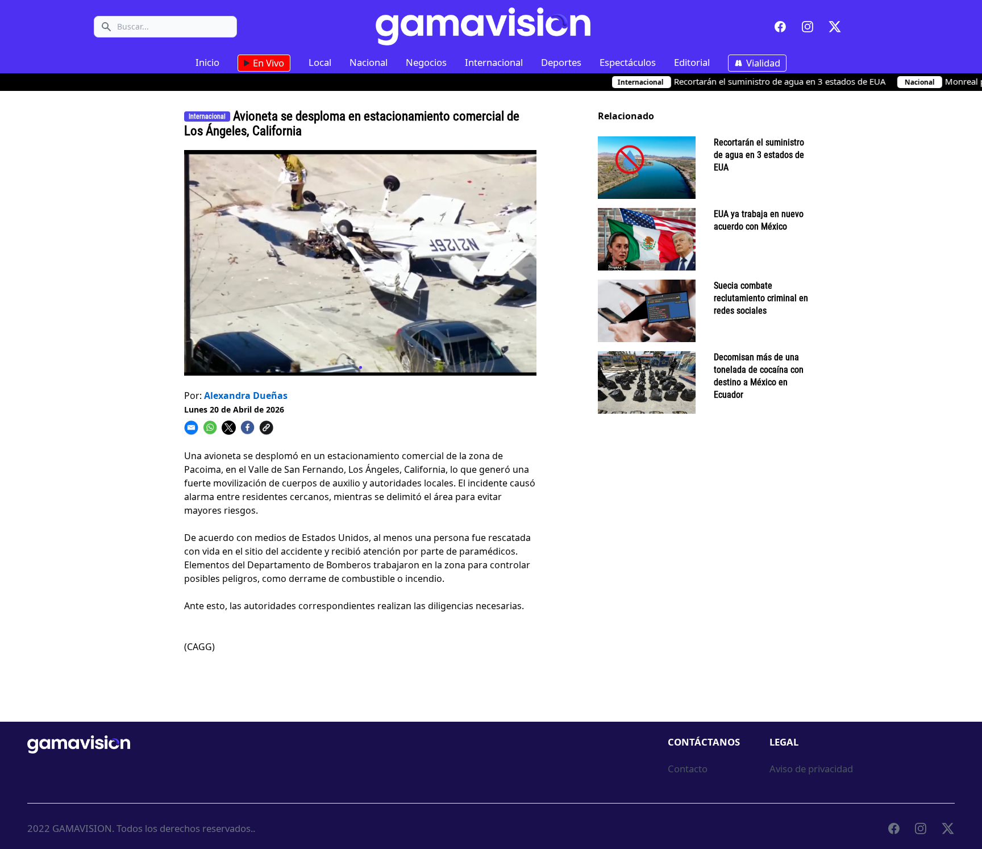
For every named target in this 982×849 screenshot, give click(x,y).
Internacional (494, 62)
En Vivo (267, 62)
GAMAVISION (82, 828)
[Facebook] (780, 27)
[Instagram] (807, 27)
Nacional (368, 62)
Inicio (207, 62)
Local (320, 62)
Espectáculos (628, 62)
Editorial (692, 62)
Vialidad (762, 62)
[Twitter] (835, 27)
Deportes (561, 62)
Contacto (688, 768)
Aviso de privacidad (811, 768)
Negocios (426, 62)
